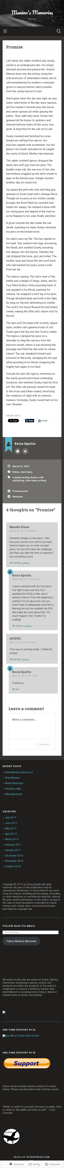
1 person (25, 563)
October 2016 (13, 866)
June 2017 (11, 823)
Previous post (20, 491)
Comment (43, 744)
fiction (15, 472)
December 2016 (14, 855)
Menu (5, 31)
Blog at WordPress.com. (32, 1157)
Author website (25, 451)
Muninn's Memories (32, 12)
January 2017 (13, 850)
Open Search (58, 31)
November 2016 (14, 860)
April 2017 (11, 833)
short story (26, 472)
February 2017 (13, 844)
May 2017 (11, 828)
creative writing (21, 477)
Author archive (18, 451)
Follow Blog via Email (19, 925)
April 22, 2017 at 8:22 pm (22, 642)
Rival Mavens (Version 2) (19, 772)
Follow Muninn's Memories (21, 941)
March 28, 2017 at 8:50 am (25, 579)
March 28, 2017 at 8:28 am (23, 530)
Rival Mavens (12, 777)
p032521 (15, 638)
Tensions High (13, 788)
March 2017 (12, 839)
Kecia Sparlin (21, 575)
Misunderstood (13, 794)
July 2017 (10, 817)
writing (42, 480)
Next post (17, 496)
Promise (14, 47)
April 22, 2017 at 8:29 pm (25, 675)
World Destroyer (14, 783)
